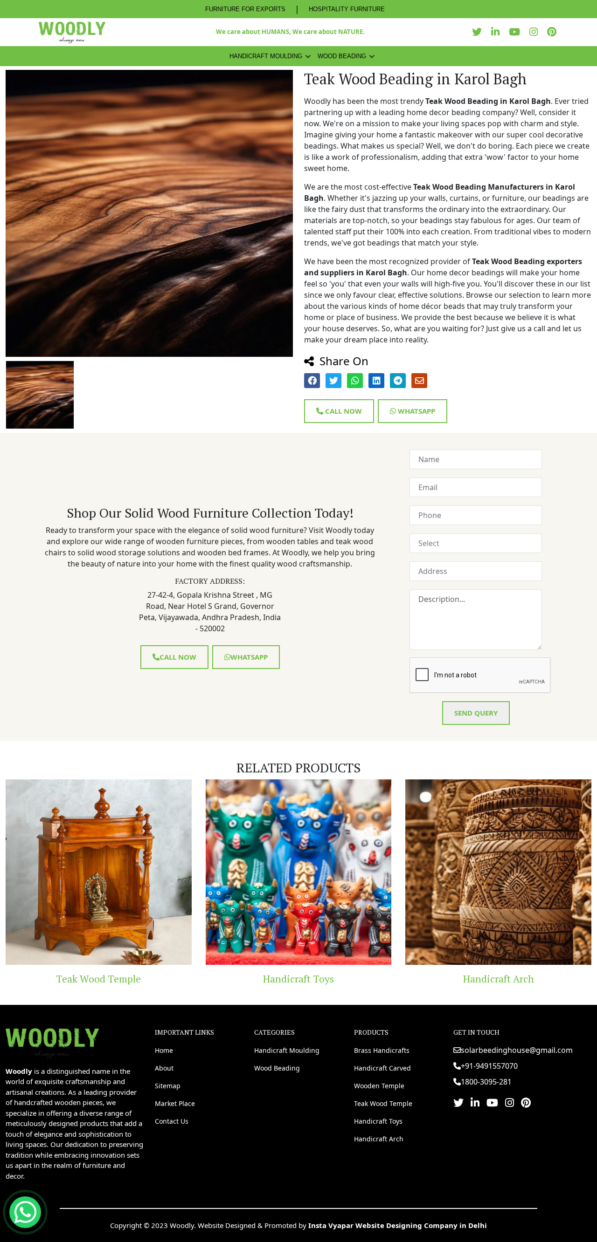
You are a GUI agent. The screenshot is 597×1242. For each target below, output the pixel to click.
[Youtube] (517, 32)
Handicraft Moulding (265, 56)
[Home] (52, 1042)
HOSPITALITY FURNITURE (347, 9)
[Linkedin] (497, 32)
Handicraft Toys (125, 978)
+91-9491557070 (489, 1066)
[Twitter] (479, 32)
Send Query (476, 712)
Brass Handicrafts (382, 1050)
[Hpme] (72, 32)
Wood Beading (342, 56)
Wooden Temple (379, 1085)
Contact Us (171, 1121)
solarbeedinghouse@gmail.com (517, 1050)
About (164, 1068)
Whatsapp (415, 411)
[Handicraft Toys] (125, 872)
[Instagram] (535, 32)
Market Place (175, 1103)
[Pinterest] (554, 32)
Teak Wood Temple (383, 1103)
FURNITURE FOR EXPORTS (245, 9)
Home (164, 1050)
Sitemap (167, 1085)
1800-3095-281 (486, 1082)
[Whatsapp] (25, 1212)
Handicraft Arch (325, 978)
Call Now (342, 411)
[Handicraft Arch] (325, 872)
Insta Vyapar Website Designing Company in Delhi (397, 1225)
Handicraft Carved (382, 1068)
